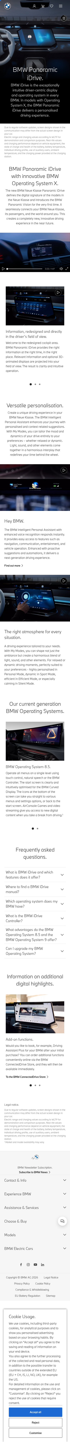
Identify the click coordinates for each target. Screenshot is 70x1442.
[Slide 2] (35, 384)
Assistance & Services (21, 1207)
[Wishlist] (52, 6)
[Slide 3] (40, 384)
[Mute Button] (61, 269)
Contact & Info (15, 1180)
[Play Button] (64, 18)
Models (10, 1235)
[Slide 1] (31, 384)
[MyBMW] (34, 6)
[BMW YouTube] (35, 1265)
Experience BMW (17, 1194)
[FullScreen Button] (67, 269)
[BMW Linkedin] (42, 1265)
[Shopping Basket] (43, 6)
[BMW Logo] (7, 6)
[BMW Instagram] (28, 1265)
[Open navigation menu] (61, 6)
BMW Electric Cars (18, 1248)
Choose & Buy (15, 1221)
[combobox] (62, 1221)
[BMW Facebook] (21, 1265)
